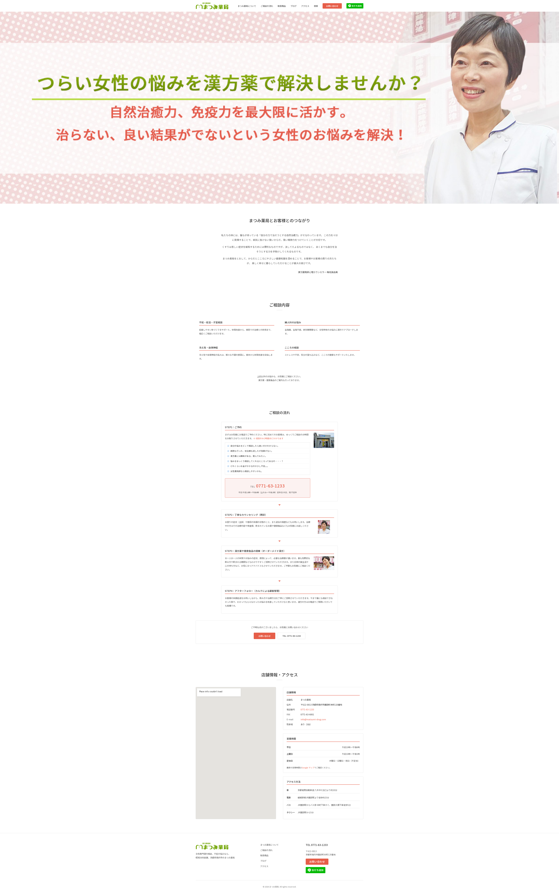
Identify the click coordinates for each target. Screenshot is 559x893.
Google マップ (308, 767)
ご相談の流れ (267, 5)
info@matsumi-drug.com (313, 719)
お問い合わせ (332, 5)
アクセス (305, 5)
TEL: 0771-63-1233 (291, 635)
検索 (316, 5)
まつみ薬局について (247, 5)
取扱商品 (282, 5)
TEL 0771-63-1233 (317, 845)
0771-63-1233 (307, 709)
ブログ (293, 5)
